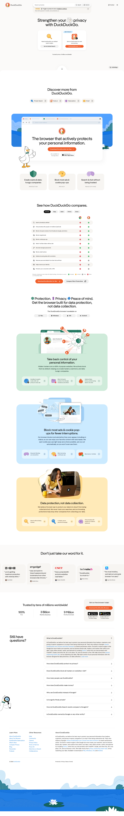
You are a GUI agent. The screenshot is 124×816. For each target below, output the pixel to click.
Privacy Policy (33, 742)
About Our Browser (15, 738)
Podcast (11, 751)
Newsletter (12, 749)
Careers (31, 740)
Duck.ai (84, 650)
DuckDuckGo (16, 761)
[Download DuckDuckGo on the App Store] (93, 613)
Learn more (84, 656)
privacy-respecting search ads (98, 748)
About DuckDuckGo (15, 736)
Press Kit (32, 747)
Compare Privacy (14, 745)
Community (32, 738)
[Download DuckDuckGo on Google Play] (105, 613)
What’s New (13, 742)
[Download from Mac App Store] (68, 155)
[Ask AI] (84, 5)
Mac (84, 750)
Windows (89, 750)
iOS (94, 750)
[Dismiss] (88, 9)
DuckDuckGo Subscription (17, 740)
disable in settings (62, 9)
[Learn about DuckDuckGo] (14, 5)
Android (100, 750)
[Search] (76, 5)
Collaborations (33, 751)
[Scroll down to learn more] (62, 68)
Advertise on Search (35, 749)
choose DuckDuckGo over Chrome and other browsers (82, 740)
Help (30, 736)
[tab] (47, 211)
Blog (10, 747)
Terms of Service (34, 745)
